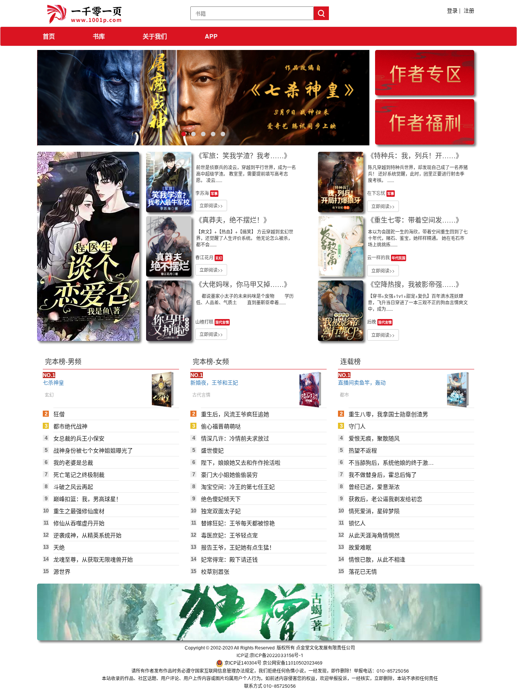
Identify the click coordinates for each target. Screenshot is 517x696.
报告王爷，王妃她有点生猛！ (238, 547)
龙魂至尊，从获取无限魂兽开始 (93, 559)
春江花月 (205, 257)
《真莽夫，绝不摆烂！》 (232, 219)
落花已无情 (363, 571)
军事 (214, 193)
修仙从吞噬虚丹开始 (78, 523)
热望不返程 (363, 450)
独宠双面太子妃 (221, 511)
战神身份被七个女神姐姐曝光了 (93, 450)
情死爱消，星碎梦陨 (374, 511)
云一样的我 (379, 257)
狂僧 (59, 414)
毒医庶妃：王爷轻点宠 (229, 535)
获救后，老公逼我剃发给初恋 (385, 499)
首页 (49, 36)
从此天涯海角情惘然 (374, 535)
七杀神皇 (53, 382)
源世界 (61, 571)
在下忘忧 (376, 193)
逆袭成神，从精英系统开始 (87, 535)
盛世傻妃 (212, 450)
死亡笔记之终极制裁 (78, 474)
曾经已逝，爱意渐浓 (374, 486)
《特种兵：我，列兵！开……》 (414, 155)
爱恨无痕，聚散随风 (374, 438)
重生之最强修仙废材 (78, 511)
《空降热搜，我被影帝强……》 (414, 284)
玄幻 (218, 257)
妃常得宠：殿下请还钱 (229, 559)
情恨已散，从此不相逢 (377, 559)
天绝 (59, 547)
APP (211, 36)
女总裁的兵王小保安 (78, 438)
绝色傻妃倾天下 (221, 499)
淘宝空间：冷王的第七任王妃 (238, 486)
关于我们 (155, 36)
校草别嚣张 (215, 571)
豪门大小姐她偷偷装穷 (229, 474)
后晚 (372, 321)
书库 (99, 36)
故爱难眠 (360, 547)
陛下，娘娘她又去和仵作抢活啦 (240, 462)
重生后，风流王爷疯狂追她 (235, 414)
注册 (469, 10)
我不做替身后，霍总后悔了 (383, 474)
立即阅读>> (211, 205)
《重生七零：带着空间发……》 (414, 219)
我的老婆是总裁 (73, 462)
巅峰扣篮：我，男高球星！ (87, 499)
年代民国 (398, 257)
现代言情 (222, 322)
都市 (344, 394)
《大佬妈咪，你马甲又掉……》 (243, 284)
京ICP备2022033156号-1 (276, 655)
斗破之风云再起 (73, 486)
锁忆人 (357, 523)
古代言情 (201, 394)
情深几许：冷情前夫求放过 (235, 438)
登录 (452, 10)
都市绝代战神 (70, 426)
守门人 (357, 426)
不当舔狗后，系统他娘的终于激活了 (391, 462)
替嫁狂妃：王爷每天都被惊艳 (238, 523)
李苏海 (202, 193)
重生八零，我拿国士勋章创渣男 (388, 414)
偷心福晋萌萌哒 (221, 426)
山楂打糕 (205, 321)
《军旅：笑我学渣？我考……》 (243, 155)
